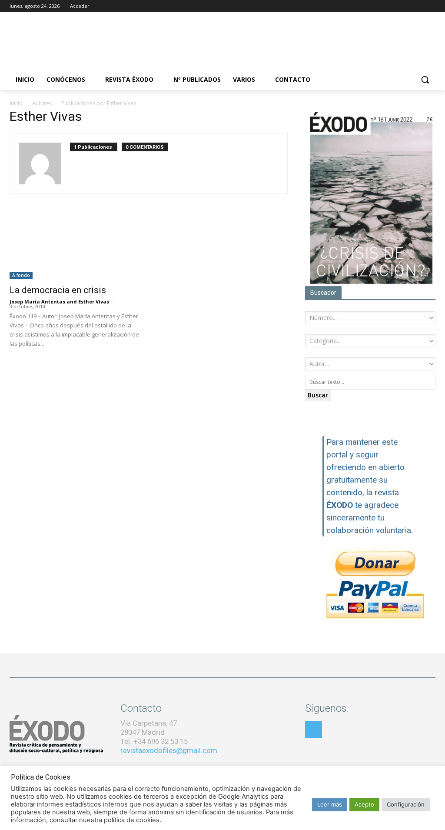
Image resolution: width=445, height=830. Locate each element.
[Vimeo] (430, 6)
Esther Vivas (93, 301)
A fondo (21, 275)
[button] (425, 79)
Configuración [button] (406, 804)
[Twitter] (418, 6)
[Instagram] (407, 6)
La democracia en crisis (58, 290)
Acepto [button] (364, 804)
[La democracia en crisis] (75, 247)
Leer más (329, 804)
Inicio (16, 103)
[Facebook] (394, 6)
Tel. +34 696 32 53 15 (154, 741)
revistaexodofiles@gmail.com (168, 750)
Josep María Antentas (37, 301)
